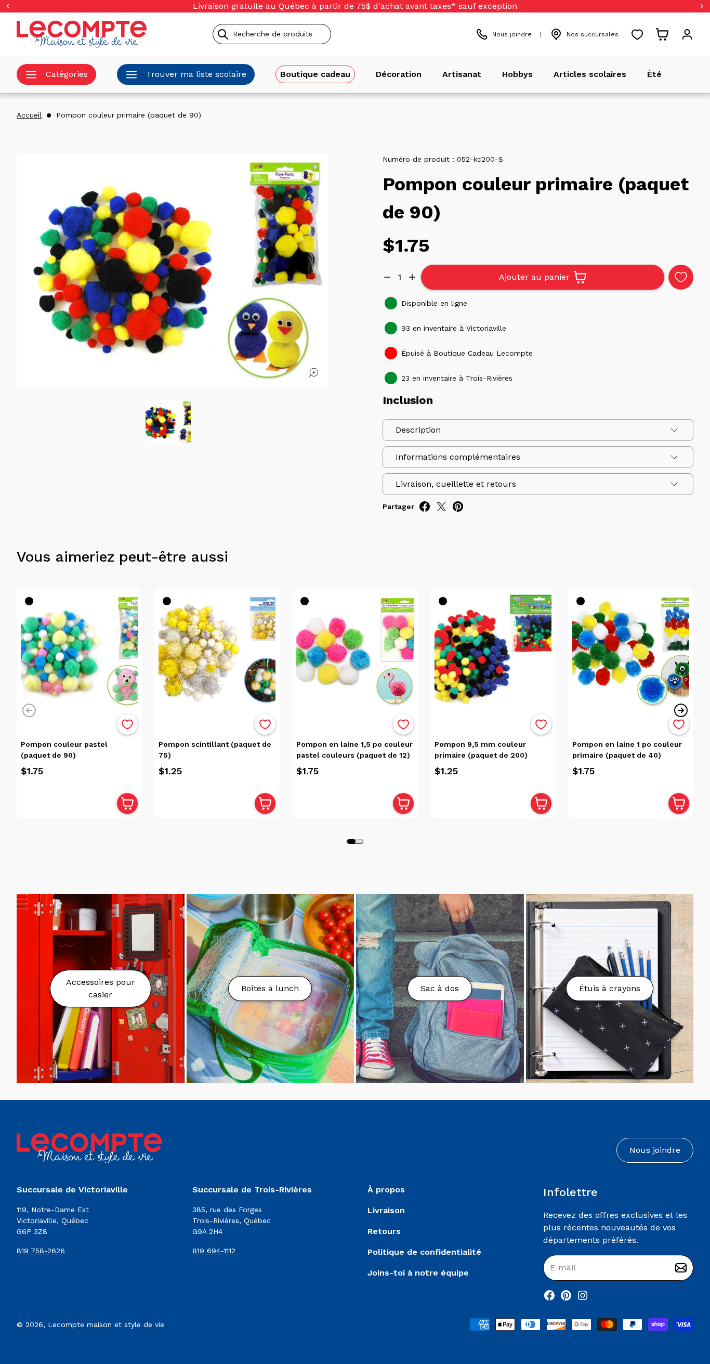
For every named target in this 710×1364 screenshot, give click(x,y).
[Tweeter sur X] (441, 506)
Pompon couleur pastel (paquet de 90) (64, 749)
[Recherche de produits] (319, 34)
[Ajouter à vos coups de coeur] (680, 277)
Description (418, 430)
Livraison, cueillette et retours (456, 484)
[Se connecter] (687, 34)
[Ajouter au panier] (127, 803)
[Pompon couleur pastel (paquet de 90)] (79, 651)
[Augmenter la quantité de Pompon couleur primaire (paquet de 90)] (412, 277)
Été (654, 74)
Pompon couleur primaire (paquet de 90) (128, 115)
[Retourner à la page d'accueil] (89, 1148)
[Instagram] (582, 1295)
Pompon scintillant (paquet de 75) (215, 749)
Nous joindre (512, 34)
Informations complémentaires (458, 457)
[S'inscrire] (681, 1268)
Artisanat (461, 74)
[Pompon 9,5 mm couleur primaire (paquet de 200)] (493, 651)
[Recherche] (223, 34)
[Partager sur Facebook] (424, 506)
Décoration (399, 74)
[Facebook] (549, 1295)
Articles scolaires (590, 74)
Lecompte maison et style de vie (106, 1324)
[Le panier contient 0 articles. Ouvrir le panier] (662, 34)
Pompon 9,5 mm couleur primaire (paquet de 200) (481, 749)
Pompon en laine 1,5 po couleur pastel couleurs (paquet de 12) (354, 749)
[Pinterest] (566, 1295)
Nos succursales (593, 34)
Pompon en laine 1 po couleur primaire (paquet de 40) (627, 749)
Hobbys (517, 74)
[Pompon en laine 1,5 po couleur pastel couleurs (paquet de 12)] (354, 651)
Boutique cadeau (315, 74)
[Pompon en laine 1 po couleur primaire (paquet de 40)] (630, 651)
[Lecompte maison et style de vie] (82, 34)
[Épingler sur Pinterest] (458, 506)
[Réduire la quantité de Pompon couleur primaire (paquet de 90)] (387, 277)
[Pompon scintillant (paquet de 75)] (217, 651)
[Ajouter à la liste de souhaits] (127, 724)
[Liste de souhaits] (637, 34)
